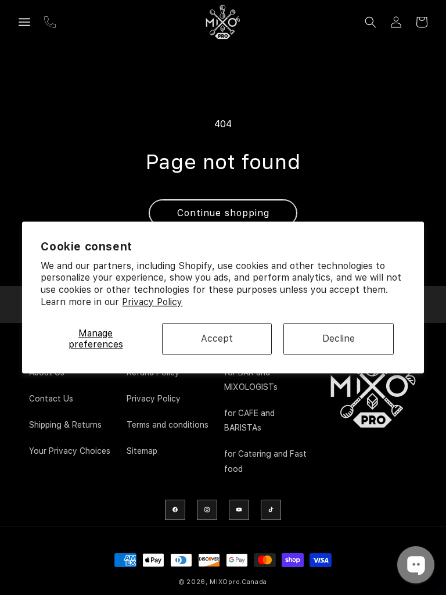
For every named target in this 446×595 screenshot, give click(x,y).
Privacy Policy (152, 301)
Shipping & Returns (65, 424)
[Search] (370, 22)
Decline (338, 339)
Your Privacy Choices (69, 451)
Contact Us (51, 398)
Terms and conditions (167, 424)
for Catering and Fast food (265, 461)
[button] (24, 22)
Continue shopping (223, 212)
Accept (217, 339)
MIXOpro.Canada (238, 582)
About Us (46, 372)
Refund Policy (153, 372)
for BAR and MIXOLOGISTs (251, 380)
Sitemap (142, 451)
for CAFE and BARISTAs (249, 420)
